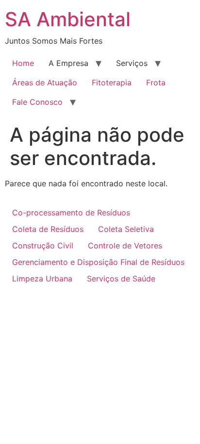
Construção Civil (42, 245)
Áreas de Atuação (44, 82)
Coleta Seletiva (126, 229)
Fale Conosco (37, 102)
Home (23, 63)
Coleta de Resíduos (47, 229)
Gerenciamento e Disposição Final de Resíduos (98, 262)
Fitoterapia (112, 82)
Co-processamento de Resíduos (71, 212)
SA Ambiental (68, 19)
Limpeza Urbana (42, 278)
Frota (156, 82)
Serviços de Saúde (121, 278)
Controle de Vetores (125, 245)
